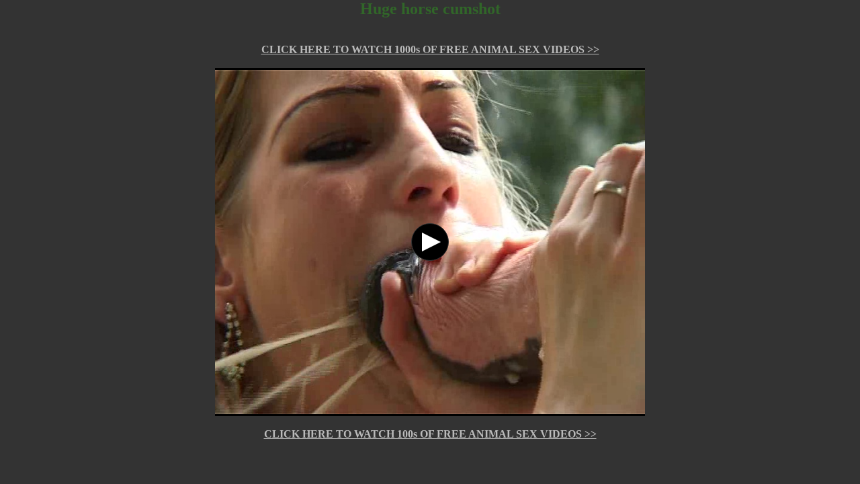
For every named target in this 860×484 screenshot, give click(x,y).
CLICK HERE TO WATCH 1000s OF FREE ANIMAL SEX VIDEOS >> (430, 49)
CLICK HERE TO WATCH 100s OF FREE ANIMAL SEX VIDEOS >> (430, 434)
